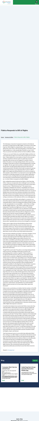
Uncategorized (10, 350)
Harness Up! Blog (9, 137)
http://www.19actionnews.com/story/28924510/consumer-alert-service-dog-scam (9, 377)
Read (3, 380)
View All (35, 360)
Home (2, 137)
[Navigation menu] (36, 2)
